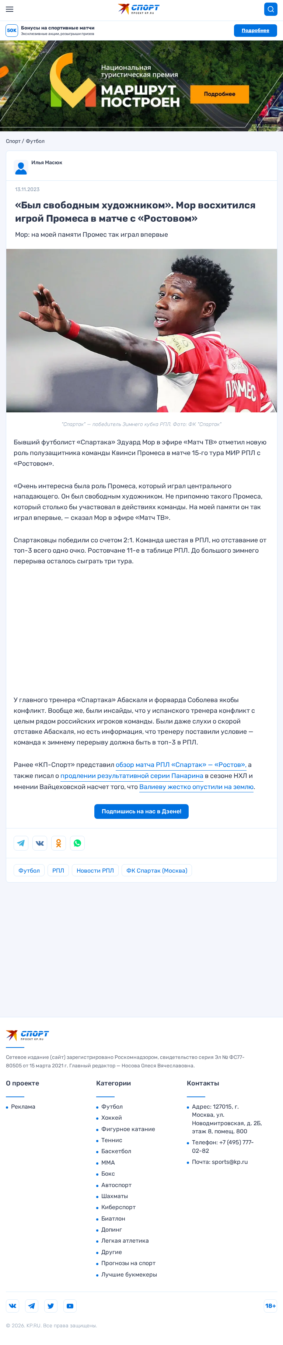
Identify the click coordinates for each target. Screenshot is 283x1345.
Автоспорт (116, 1185)
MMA (108, 1162)
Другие (111, 1252)
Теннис (111, 1140)
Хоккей (111, 1117)
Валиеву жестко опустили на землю (196, 787)
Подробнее (255, 30)
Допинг (111, 1229)
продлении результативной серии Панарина (131, 776)
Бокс (108, 1173)
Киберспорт (118, 1207)
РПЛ (58, 870)
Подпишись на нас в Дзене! (141, 811)
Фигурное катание (128, 1129)
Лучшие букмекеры (129, 1274)
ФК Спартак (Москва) (156, 870)
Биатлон (113, 1218)
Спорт (13, 141)
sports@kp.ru (230, 1161)
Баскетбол (116, 1151)
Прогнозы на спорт (128, 1263)
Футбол (35, 141)
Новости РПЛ (95, 870)
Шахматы (114, 1196)
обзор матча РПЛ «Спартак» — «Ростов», (181, 765)
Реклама (23, 1106)
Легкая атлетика (125, 1240)
